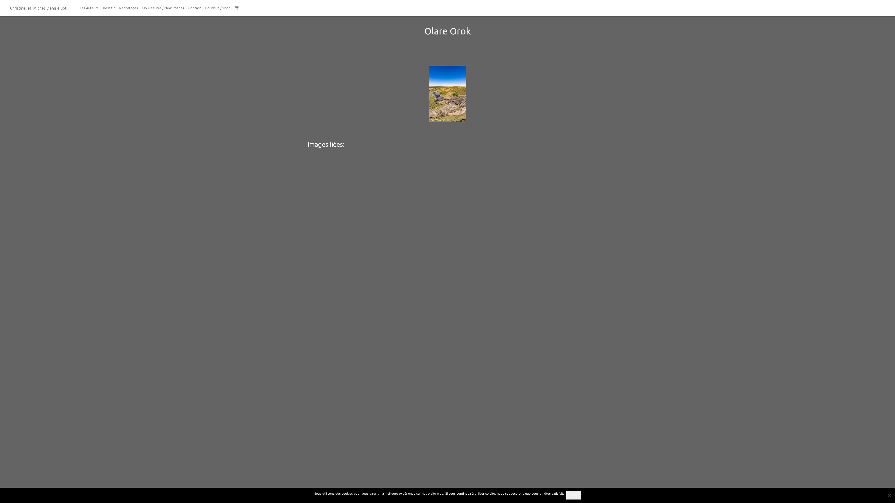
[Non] (889, 495)
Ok (574, 495)
